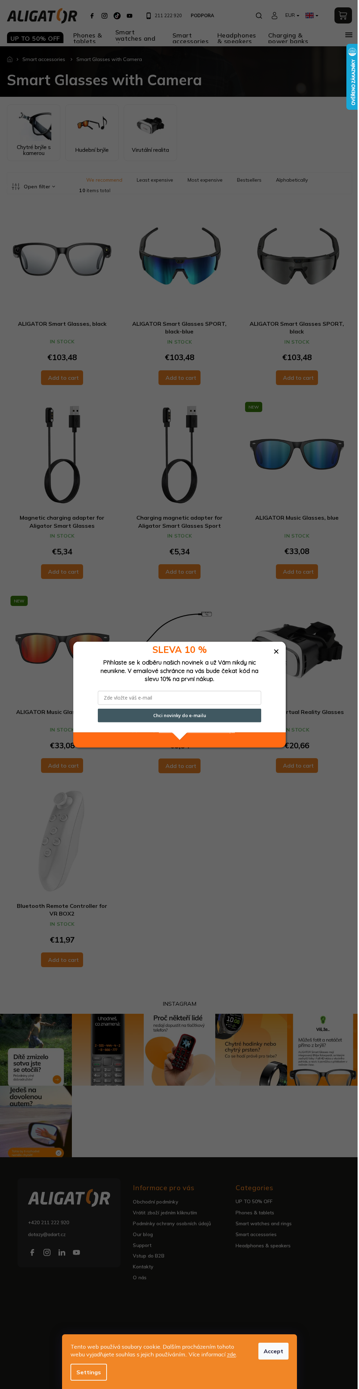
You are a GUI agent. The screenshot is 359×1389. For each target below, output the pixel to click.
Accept (273, 1351)
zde (231, 1354)
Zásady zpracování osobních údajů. (197, 730)
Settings (88, 1372)
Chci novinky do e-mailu (179, 715)
